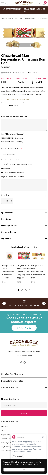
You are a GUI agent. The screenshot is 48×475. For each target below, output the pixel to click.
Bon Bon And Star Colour (11, 149)
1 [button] (18, 290)
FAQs (3, 431)
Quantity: (5, 195)
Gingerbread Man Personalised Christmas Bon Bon (38, 271)
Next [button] (30, 45)
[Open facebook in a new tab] (21, 362)
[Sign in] (40, 3)
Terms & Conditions (8, 439)
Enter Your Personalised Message (14, 116)
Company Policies (7, 443)
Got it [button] (24, 469)
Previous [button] (17, 45)
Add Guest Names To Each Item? (13, 160)
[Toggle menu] (2, 3)
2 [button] (22, 290)
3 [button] (26, 290)
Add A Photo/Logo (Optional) (12, 134)
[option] (24, 36)
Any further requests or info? (12, 177)
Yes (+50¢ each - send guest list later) (18, 164)
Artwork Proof (7, 168)
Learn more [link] (33, 464)
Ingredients (5, 435)
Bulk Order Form (7, 451)
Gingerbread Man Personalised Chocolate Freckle (8, 271)
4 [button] (29, 290)
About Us (4, 427)
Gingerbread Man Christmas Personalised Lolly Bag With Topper (24, 271)
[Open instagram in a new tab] (25, 362)
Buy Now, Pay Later (8, 447)
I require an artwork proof (14, 173)
